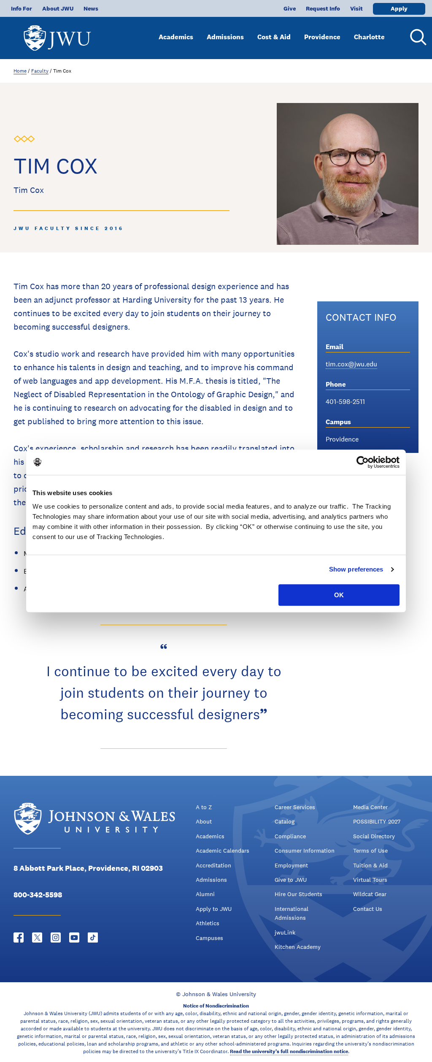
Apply (399, 8)
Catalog (284, 821)
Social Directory (374, 836)
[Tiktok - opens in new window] (92, 937)
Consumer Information (305, 850)
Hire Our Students (298, 894)
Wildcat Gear (369, 894)
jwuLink (285, 932)
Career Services (295, 807)
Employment (291, 865)
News (91, 8)
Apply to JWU (214, 909)
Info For (21, 8)
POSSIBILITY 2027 (376, 821)
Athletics (207, 923)
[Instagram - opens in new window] (55, 937)
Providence (322, 37)
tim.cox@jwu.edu (351, 364)
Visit (356, 8)
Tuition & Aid (370, 865)
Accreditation (213, 865)
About (204, 821)
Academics (176, 37)
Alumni (205, 894)
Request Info (323, 8)
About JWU (57, 8)
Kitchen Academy (298, 947)
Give (290, 8)
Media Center (370, 807)
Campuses (209, 938)
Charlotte (369, 37)
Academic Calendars (222, 850)
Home (20, 71)
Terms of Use (370, 850)
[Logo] (57, 34)
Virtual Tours (370, 879)
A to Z (204, 807)
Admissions (225, 37)
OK (339, 595)
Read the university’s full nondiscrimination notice (289, 1051)
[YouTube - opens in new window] (74, 937)
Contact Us (367, 909)
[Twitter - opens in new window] (37, 937)
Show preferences (356, 569)
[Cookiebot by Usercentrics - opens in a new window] (363, 462)
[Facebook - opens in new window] (18, 937)
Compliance (290, 836)
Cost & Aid (274, 37)
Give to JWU (291, 879)
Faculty (40, 71)
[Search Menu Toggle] (417, 37)
